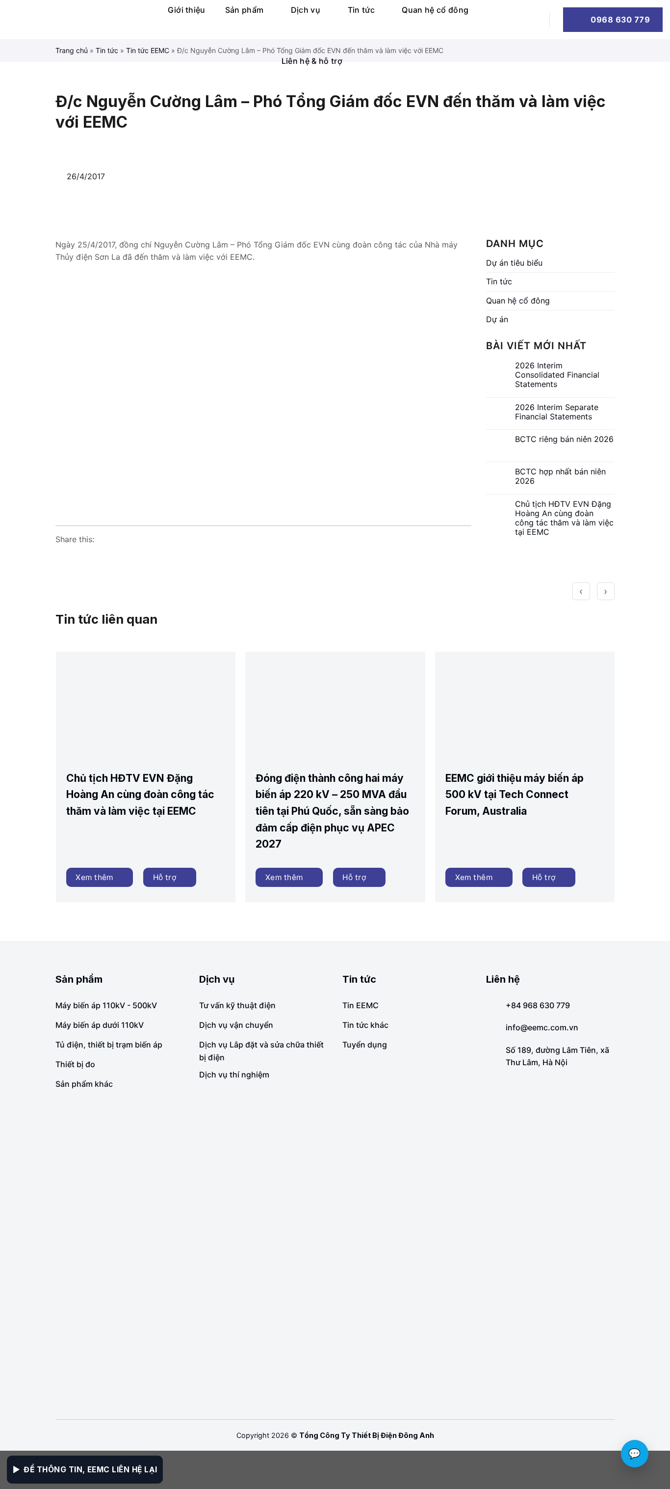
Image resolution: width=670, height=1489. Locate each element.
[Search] (532, 19)
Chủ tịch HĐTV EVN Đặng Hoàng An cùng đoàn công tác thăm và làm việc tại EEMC (564, 518)
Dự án (497, 319)
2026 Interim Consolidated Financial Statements (557, 375)
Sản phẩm (244, 10)
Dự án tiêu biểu (514, 263)
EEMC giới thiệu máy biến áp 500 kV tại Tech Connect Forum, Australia (514, 794)
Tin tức (361, 10)
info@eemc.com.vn (542, 1027)
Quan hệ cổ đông (435, 10)
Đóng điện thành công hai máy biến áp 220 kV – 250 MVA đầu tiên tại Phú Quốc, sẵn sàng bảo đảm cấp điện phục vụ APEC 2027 (332, 811)
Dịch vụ (305, 10)
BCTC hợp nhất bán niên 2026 (560, 476)
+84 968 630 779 (538, 1005)
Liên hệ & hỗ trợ (312, 61)
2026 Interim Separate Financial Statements (556, 412)
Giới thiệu (187, 10)
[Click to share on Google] (82, 559)
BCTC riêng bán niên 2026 (564, 439)
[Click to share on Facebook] (63, 559)
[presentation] (581, 591)
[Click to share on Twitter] (100, 559)
